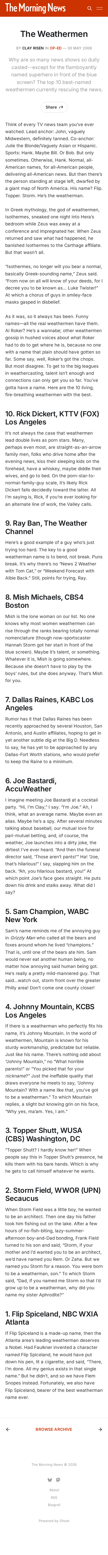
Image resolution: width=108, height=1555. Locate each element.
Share (51, 107)
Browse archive (54, 1429)
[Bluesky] (50, 1480)
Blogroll (54, 1505)
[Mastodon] (58, 1480)
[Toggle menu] (100, 8)
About (54, 1490)
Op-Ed (56, 48)
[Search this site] (90, 8)
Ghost (64, 1521)
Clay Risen (33, 48)
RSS (54, 1497)
